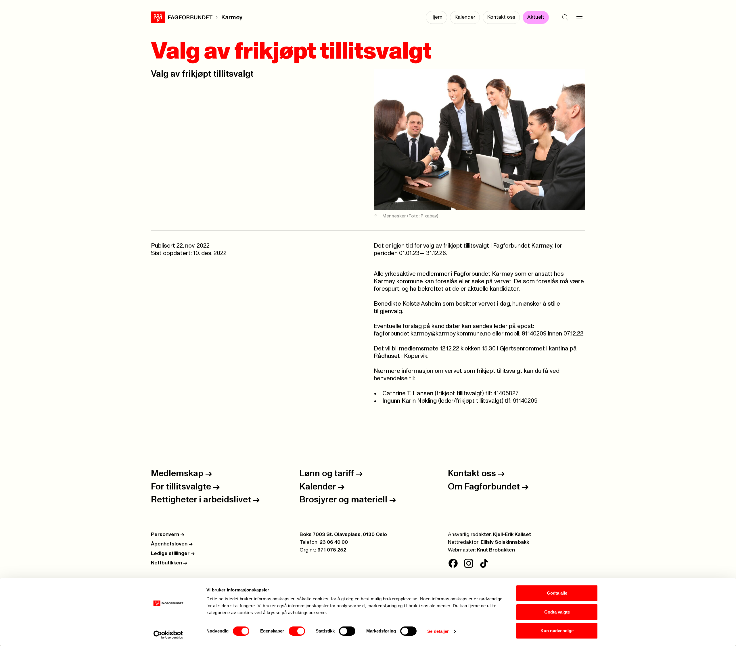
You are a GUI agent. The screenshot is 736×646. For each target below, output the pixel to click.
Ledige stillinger (173, 553)
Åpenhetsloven (172, 544)
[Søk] (565, 17)
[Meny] (579, 17)
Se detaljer (438, 631)
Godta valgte (557, 612)
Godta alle (557, 593)
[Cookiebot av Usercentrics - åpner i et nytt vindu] (168, 634)
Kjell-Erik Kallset (512, 534)
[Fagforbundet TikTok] (484, 563)
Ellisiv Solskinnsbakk (505, 542)
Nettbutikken (169, 563)
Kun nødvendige (557, 630)
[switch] (297, 631)
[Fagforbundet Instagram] (468, 563)
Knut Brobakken (496, 550)
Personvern (167, 534)
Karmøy (231, 17)
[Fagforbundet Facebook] (453, 563)
